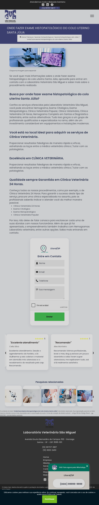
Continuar (49, 499)
